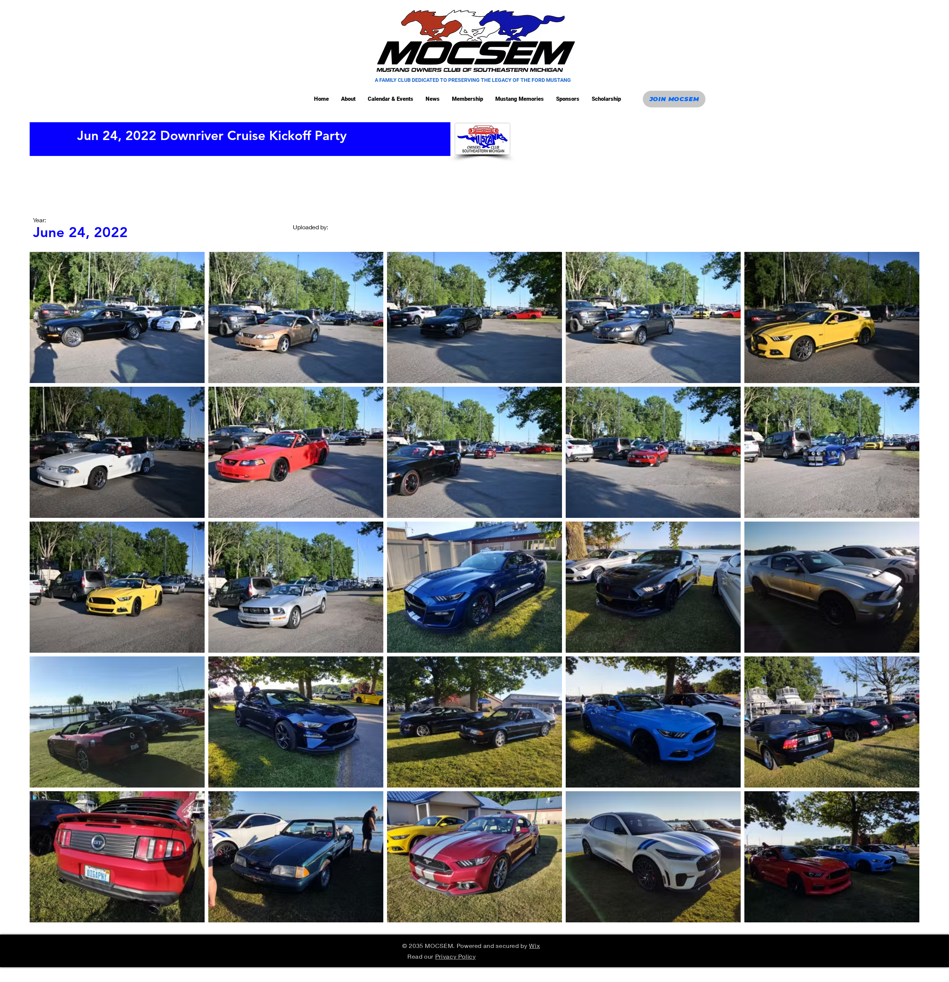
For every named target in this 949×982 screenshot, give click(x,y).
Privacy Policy (455, 956)
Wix (534, 945)
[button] (391, 99)
